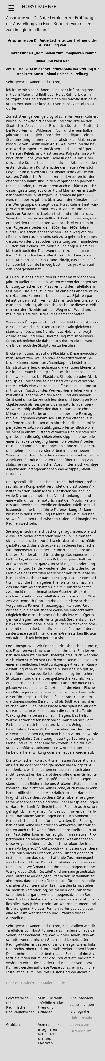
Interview (85, 998)
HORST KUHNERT (40, 6)
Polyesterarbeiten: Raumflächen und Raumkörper (20, 1005)
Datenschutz (80, 1031)
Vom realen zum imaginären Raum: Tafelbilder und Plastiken (51, 1033)
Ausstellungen (82, 1004)
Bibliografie (79, 1011)
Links (74, 1017)
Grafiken (13, 1024)
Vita (73, 998)
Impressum (79, 1024)
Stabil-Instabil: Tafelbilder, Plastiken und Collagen (51, 1005)
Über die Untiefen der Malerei (30, 982)
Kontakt (86, 1017)
